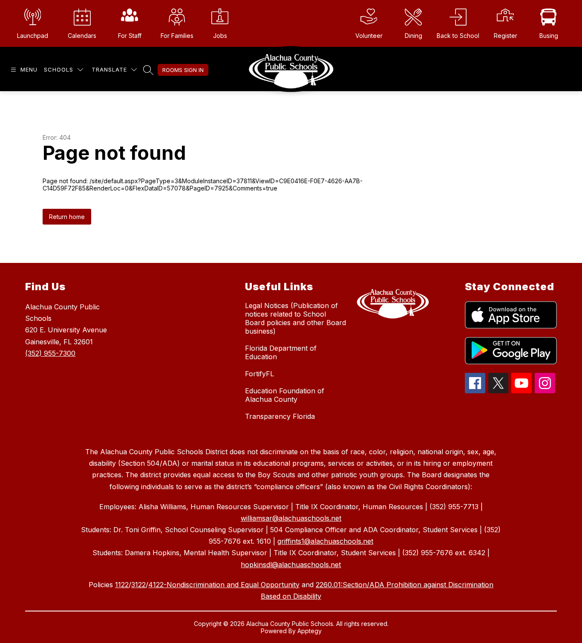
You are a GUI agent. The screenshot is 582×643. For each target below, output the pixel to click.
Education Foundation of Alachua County (284, 395)
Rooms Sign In (183, 69)
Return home (67, 216)
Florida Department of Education (281, 352)
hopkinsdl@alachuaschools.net (291, 564)
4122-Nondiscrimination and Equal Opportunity (224, 584)
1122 (122, 584)
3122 (138, 584)
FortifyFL (259, 373)
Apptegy (309, 630)
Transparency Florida (280, 416)
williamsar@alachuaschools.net (291, 518)
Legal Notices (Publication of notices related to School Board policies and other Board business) (295, 318)
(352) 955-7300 (50, 353)
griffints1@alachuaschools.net (325, 541)
